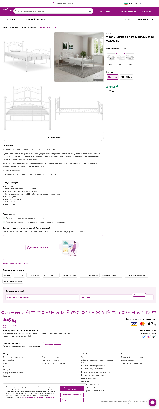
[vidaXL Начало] (7, 9)
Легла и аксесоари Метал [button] (111, 275)
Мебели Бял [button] (19, 275)
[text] (112, 87)
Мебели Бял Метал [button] (51, 275)
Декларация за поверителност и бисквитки (38, 397)
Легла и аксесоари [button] (69, 275)
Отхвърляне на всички (72, 395)
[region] (44, 395)
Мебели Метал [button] (33, 275)
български (133, 3)
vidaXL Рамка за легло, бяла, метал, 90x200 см (130, 38)
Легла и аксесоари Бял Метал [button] (137, 275)
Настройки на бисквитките (92, 375)
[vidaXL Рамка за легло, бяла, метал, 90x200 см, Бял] (27, 57)
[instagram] (149, 337)
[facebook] (144, 337)
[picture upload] (69, 247)
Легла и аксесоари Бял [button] (89, 275)
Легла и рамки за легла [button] (13, 281)
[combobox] (53, 11)
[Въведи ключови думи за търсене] (90, 11)
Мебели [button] (7, 275)
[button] (62, 3)
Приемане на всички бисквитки (72, 388)
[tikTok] (154, 337)
